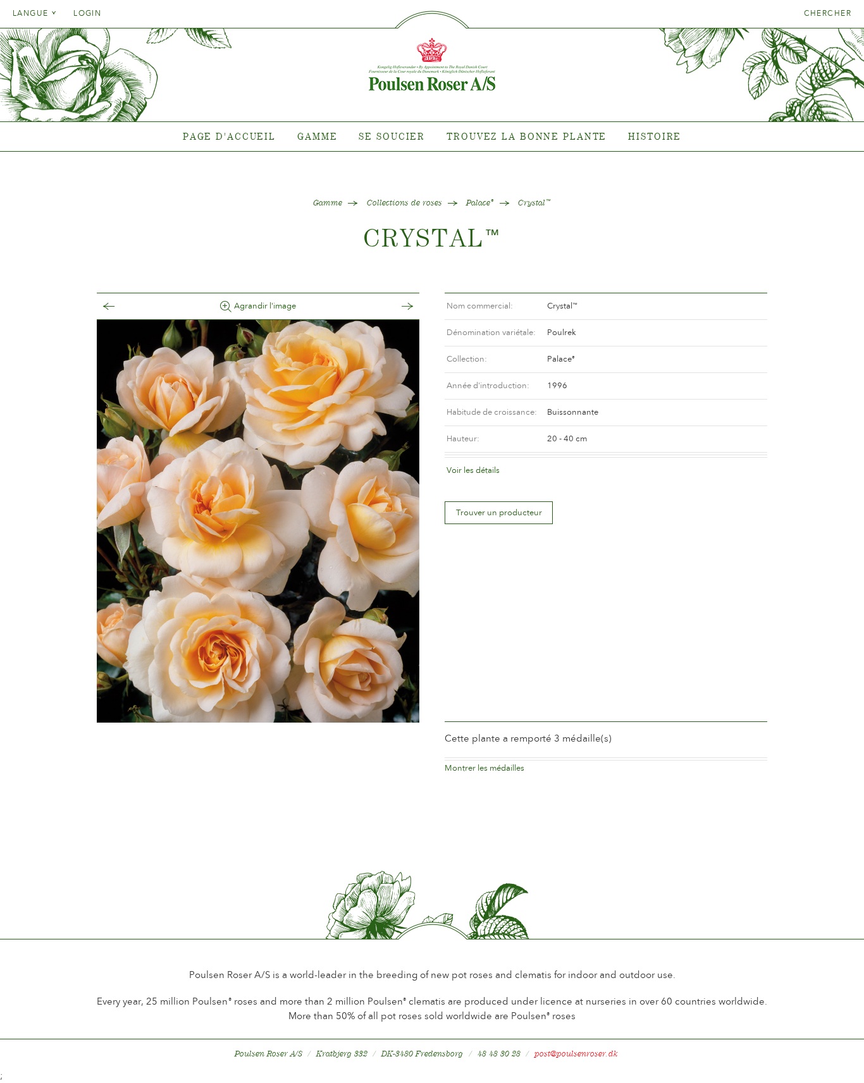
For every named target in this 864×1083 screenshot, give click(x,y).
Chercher (828, 13)
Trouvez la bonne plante (527, 136)
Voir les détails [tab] (473, 470)
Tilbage (121, 306)
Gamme (317, 136)
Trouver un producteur (499, 512)
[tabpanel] (432, 137)
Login (87, 13)
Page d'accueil (229, 136)
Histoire (654, 136)
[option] (258, 521)
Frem (395, 306)
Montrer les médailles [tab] (484, 768)
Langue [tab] (32, 13)
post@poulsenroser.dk (576, 1053)
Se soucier (392, 136)
